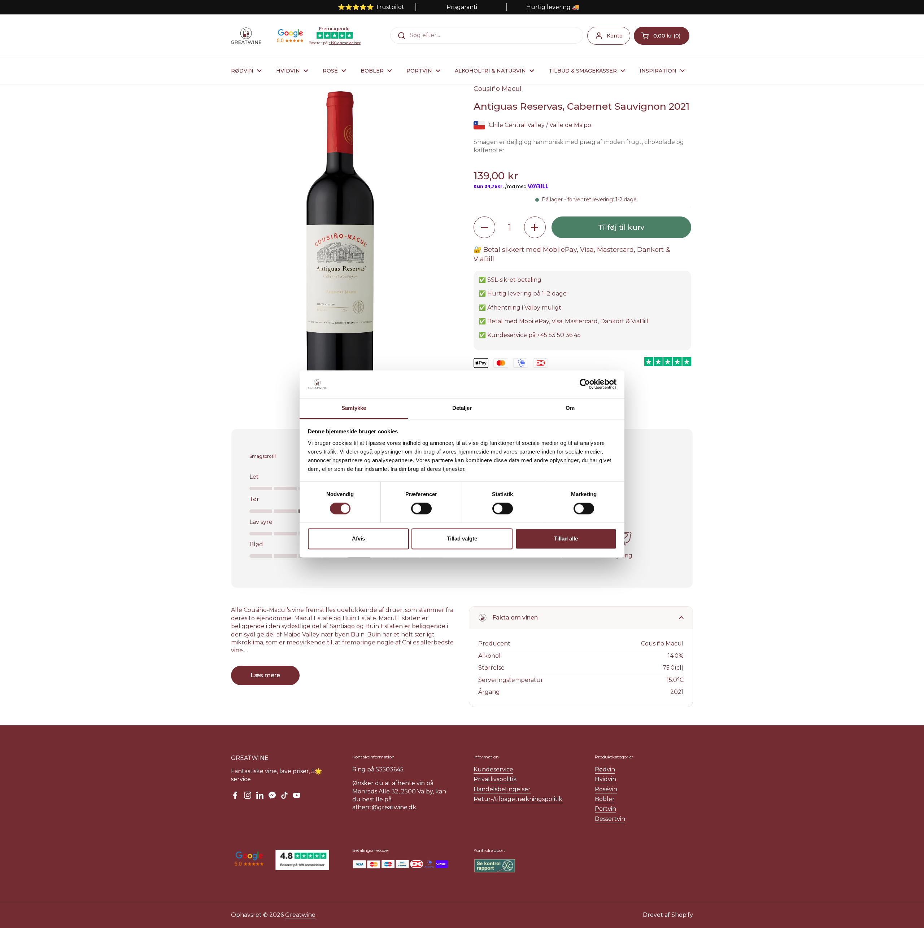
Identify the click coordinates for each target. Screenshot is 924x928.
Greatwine (300, 914)
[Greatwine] (246, 35)
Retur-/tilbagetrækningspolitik (518, 799)
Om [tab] (570, 408)
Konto (615, 35)
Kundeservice (493, 769)
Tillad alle (566, 538)
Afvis (358, 538)
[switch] (421, 509)
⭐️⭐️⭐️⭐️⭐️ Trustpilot (371, 7)
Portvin (605, 808)
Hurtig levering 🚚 (552, 7)
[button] (661, 36)
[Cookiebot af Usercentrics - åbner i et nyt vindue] (584, 384)
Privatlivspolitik (495, 779)
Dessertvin (610, 818)
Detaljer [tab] (462, 408)
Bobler (605, 799)
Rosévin (606, 789)
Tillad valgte (462, 538)
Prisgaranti (461, 7)
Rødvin (605, 769)
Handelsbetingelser (502, 789)
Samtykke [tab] (353, 408)
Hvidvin (605, 779)
